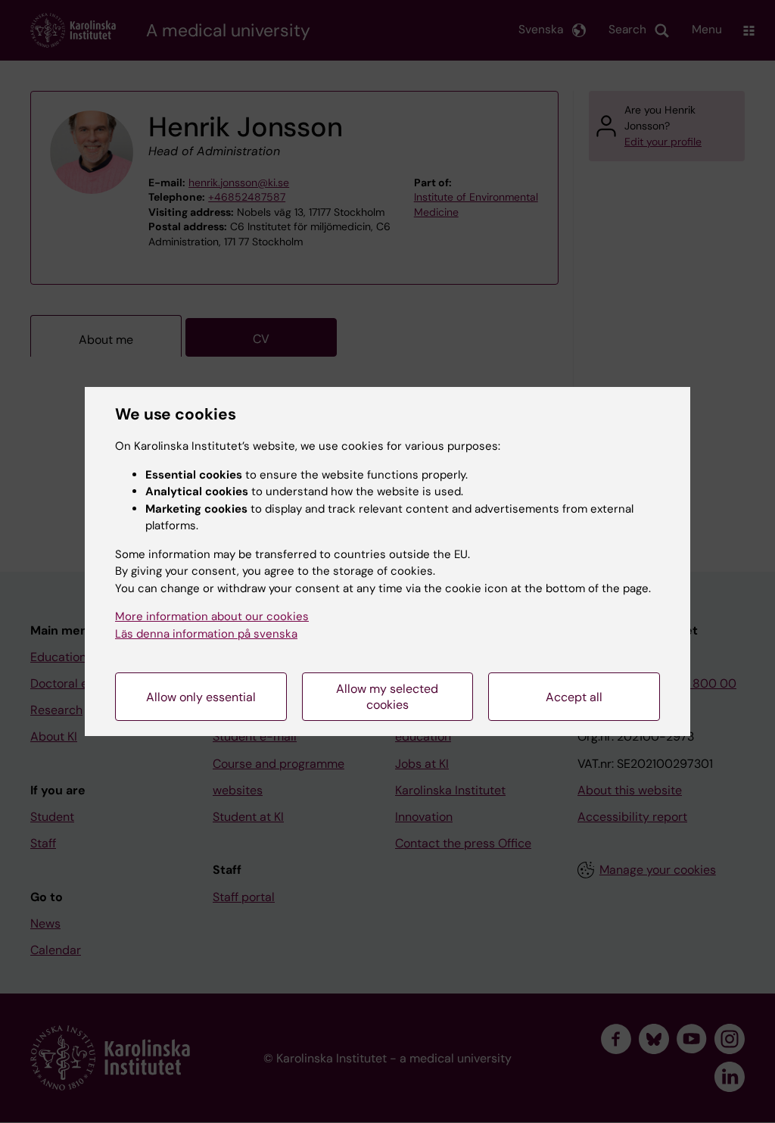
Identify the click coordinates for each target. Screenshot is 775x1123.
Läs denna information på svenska (206, 633)
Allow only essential (201, 697)
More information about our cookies (212, 616)
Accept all (574, 697)
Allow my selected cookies (387, 697)
